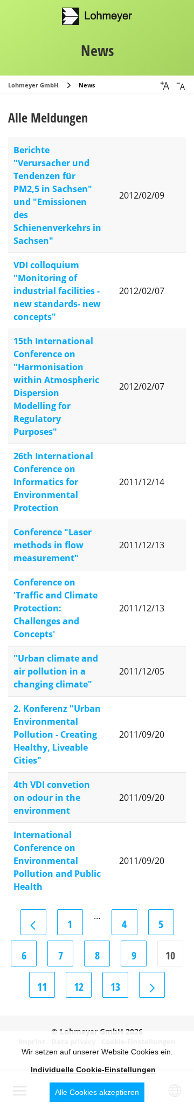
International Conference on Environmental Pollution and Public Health (57, 861)
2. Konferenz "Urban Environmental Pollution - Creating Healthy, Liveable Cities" (57, 734)
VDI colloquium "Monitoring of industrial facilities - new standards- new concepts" (57, 291)
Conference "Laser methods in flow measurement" (52, 545)
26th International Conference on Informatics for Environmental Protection (53, 482)
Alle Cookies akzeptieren (97, 1092)
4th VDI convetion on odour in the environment (51, 797)
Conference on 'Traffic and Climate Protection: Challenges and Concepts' (55, 608)
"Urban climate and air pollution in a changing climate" (55, 671)
